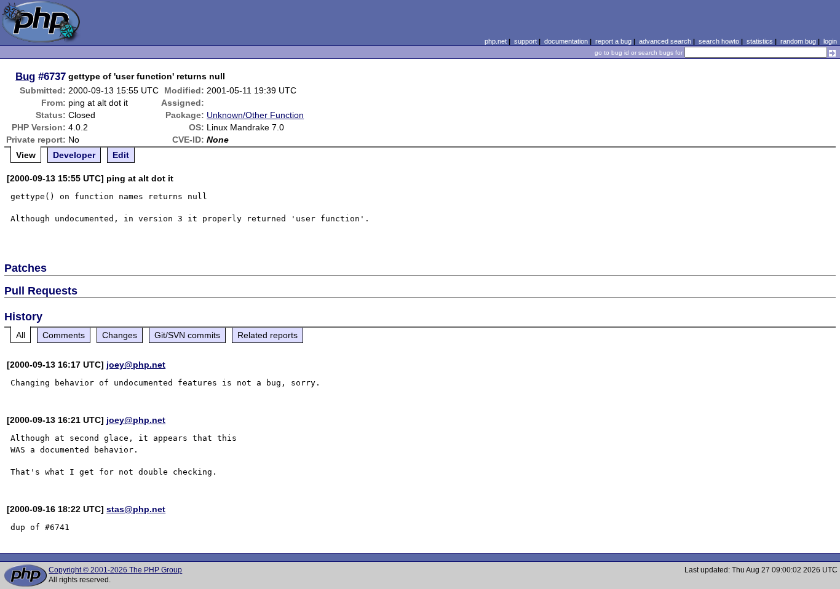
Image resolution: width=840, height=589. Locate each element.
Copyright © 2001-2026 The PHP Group (115, 570)
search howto (719, 41)
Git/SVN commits (187, 335)
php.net (496, 41)
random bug (798, 41)
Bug (25, 76)
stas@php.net (135, 509)
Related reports (267, 335)
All (20, 335)
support (525, 41)
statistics (760, 41)
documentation (566, 41)
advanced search (665, 41)
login (830, 41)
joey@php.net (135, 365)
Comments (63, 335)
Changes (119, 335)
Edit (121, 155)
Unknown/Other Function (255, 115)
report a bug (613, 41)
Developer (74, 155)
